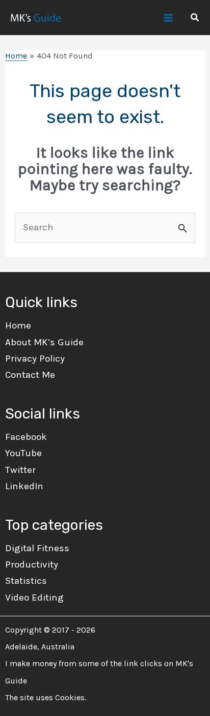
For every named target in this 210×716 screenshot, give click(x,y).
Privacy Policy (35, 358)
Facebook (26, 436)
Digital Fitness (37, 548)
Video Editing (34, 597)
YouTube (23, 453)
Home (18, 325)
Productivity (31, 564)
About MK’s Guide (44, 342)
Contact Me (30, 374)
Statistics (26, 580)
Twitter (20, 469)
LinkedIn (24, 486)
